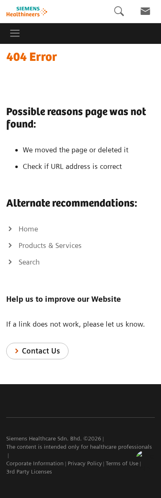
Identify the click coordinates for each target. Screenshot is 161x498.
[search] (119, 11)
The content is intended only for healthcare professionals (79, 446)
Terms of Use (122, 463)
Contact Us (41, 350)
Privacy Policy (85, 463)
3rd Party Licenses (29, 471)
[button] (145, 460)
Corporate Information (35, 463)
